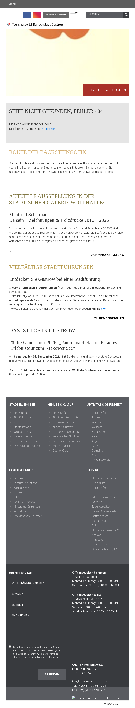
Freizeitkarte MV (101, 460)
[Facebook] (27, 14)
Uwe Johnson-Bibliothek (28, 516)
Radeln (96, 417)
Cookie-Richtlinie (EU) (104, 549)
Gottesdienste (100, 516)
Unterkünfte (20, 412)
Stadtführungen (23, 417)
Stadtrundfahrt (22, 427)
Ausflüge (97, 455)
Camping (97, 450)
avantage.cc (120, 704)
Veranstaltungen (23, 431)
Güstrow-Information (104, 478)
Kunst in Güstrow (63, 427)
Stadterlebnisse (22, 404)
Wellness (97, 427)
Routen (18, 422)
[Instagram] (37, 14)
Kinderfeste (20, 511)
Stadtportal (56, 14)
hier (103, 308)
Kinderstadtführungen (27, 506)
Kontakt (96, 535)
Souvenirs (97, 502)
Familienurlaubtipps (25, 483)
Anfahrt (96, 525)
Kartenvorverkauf (24, 436)
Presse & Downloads (104, 511)
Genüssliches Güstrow (66, 436)
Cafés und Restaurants (66, 441)
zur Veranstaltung (107, 254)
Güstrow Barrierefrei (25, 441)
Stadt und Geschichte (65, 417)
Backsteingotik (61, 446)
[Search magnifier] (126, 14)
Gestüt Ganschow (24, 502)
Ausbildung (98, 483)
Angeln (96, 441)
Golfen (95, 446)
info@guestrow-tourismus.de (90, 681)
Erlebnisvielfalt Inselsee (27, 446)
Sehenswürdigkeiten (64, 422)
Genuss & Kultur (60, 404)
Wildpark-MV (21, 487)
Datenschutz (99, 544)
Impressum (99, 539)
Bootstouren (99, 431)
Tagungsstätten (101, 506)
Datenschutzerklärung (37, 647)
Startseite (48, 129)
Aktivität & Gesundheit (104, 404)
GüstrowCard (61, 450)
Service (93, 470)
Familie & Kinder (21, 470)
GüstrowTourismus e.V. (105, 530)
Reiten (95, 436)
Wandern (97, 422)
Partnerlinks (99, 520)
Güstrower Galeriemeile (66, 431)
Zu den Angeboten (109, 318)
